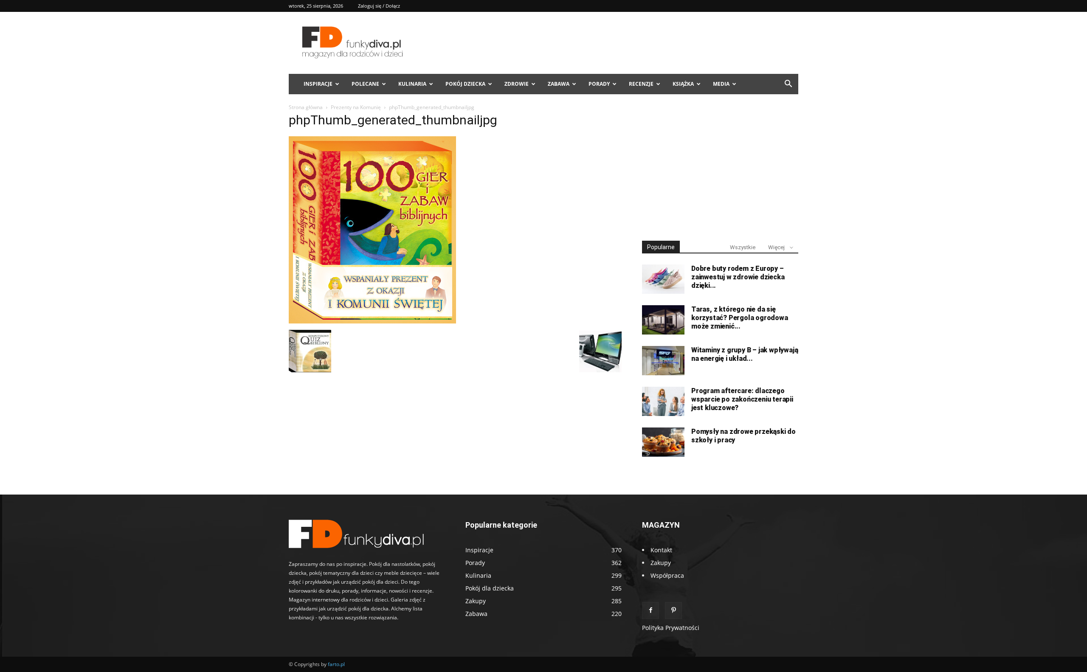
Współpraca (667, 575)
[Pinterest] (673, 610)
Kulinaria (412, 83)
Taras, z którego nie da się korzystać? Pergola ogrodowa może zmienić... (739, 317)
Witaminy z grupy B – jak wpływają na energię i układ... (744, 354)
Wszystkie (742, 247)
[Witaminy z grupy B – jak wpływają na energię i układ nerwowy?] (663, 360)
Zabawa (558, 83)
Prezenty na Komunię (356, 107)
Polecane (365, 83)
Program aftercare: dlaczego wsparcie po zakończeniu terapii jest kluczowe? (742, 399)
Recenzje (641, 83)
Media (721, 83)
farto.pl (336, 664)
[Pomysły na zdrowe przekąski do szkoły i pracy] (663, 442)
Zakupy (661, 563)
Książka (683, 83)
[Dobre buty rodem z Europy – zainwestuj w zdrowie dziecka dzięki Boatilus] (663, 279)
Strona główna (306, 107)
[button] (788, 85)
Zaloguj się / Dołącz (379, 6)
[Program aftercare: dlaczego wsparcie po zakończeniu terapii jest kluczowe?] (663, 401)
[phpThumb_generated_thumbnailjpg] (372, 321)
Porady (599, 83)
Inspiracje (318, 83)
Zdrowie (516, 83)
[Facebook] (650, 610)
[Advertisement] (720, 169)
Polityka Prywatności (670, 628)
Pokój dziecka (465, 83)
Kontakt (661, 550)
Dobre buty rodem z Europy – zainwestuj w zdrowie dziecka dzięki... (737, 277)
